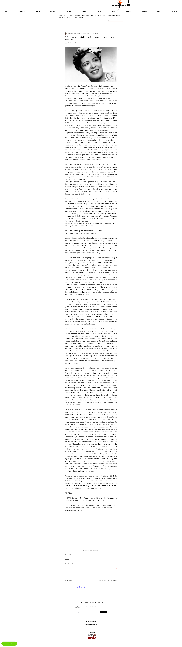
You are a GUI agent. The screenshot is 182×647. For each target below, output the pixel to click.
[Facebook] (128, 1)
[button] (84, 11)
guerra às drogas (86, 550)
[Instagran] (128, 4)
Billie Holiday (96, 550)
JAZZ (91, 550)
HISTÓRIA (67, 559)
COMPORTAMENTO (69, 554)
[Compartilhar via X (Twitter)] (68, 563)
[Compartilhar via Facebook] (65, 563)
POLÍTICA (67, 556)
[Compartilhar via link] (72, 563)
